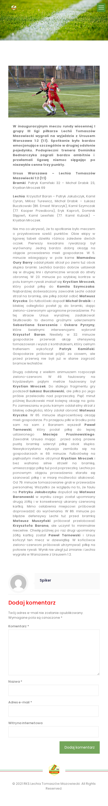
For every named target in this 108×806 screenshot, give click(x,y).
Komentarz (18, 626)
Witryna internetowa (25, 723)
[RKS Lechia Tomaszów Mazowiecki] (14, 7)
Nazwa (15, 681)
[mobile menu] (101, 7)
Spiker (45, 580)
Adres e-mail (20, 702)
